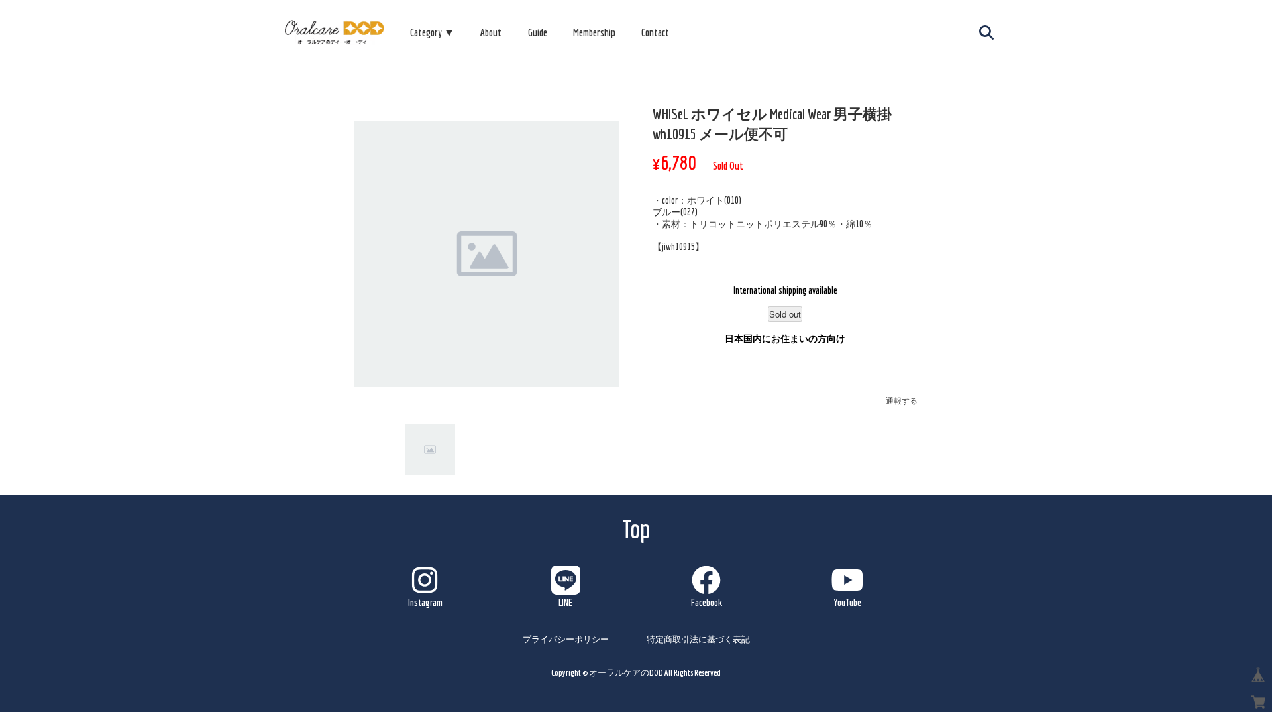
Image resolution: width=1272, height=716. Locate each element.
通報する (902, 400)
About (491, 32)
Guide (537, 32)
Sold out (785, 314)
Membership (594, 32)
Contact (655, 32)
